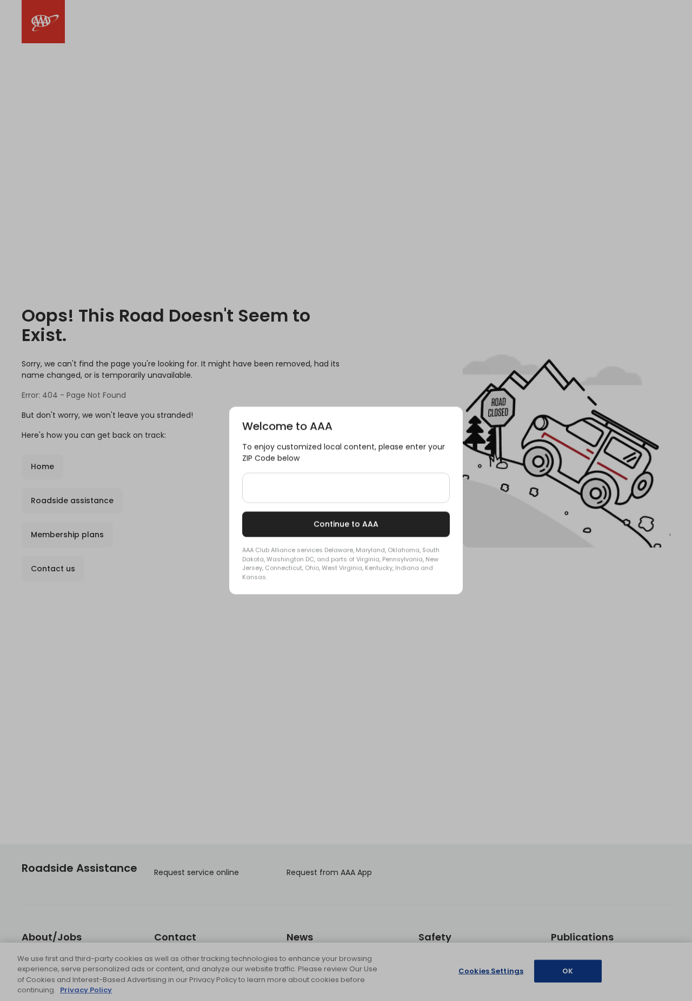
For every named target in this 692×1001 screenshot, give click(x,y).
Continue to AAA (346, 524)
